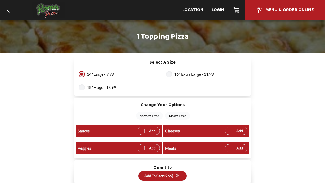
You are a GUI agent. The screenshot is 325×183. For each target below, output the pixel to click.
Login (218, 10)
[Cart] (236, 10)
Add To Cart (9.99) (158, 176)
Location (192, 10)
